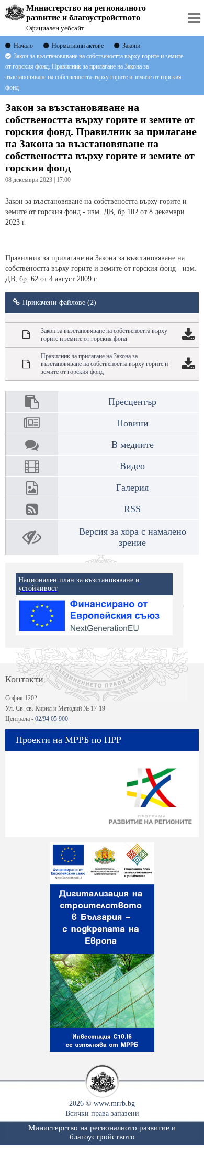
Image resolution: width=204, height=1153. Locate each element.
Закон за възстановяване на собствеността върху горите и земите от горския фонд (104, 334)
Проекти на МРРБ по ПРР (68, 740)
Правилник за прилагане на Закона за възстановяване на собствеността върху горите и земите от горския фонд (104, 363)
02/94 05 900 (51, 719)
